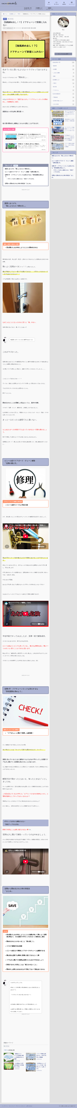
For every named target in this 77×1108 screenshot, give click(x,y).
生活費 (63, 69)
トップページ (5, 1106)
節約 (63, 76)
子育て (5, 18)
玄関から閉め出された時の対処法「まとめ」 (18, 183)
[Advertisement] (26, 194)
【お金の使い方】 (63, 62)
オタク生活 (63, 104)
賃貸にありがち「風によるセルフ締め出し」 (18, 169)
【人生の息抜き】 (63, 93)
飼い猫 (63, 86)
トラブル (11, 18)
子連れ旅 (63, 97)
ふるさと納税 (63, 72)
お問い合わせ (29, 1106)
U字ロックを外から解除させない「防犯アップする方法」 (21, 178)
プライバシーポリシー (20, 1106)
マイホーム (63, 90)
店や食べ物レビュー (63, 100)
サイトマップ (12, 1106)
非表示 (15, 165)
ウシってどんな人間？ (63, 54)
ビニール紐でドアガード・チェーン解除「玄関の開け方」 (22, 172)
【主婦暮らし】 (63, 79)
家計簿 (63, 65)
